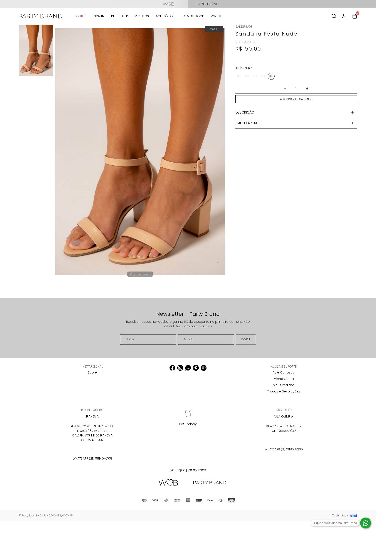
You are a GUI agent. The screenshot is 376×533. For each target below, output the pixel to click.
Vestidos (142, 16)
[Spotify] (204, 368)
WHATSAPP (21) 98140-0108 (92, 458)
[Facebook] (172, 368)
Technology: (340, 515)
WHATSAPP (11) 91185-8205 (284, 449)
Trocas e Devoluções (283, 391)
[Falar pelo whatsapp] (365, 523)
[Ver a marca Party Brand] (282, 4)
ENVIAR (245, 339)
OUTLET (81, 16)
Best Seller (119, 16)
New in (99, 16)
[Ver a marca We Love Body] (94, 4)
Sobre (92, 372)
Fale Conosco (284, 372)
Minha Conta (284, 379)
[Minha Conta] (344, 16)
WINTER (216, 16)
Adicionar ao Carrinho (296, 99)
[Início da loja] (40, 16)
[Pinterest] (196, 368)
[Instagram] (180, 368)
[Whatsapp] (188, 368)
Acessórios (165, 16)
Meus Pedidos (284, 385)
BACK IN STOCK (192, 16)
